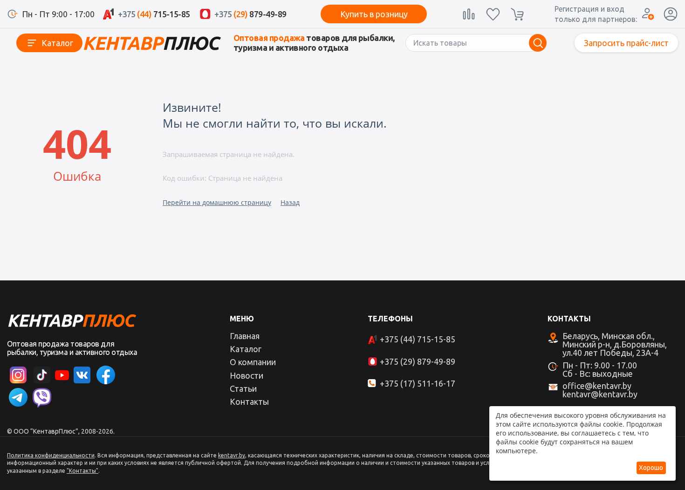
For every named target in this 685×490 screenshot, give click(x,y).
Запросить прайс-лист (626, 43)
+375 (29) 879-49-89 (417, 361)
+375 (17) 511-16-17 (417, 383)
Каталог (57, 43)
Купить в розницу (374, 14)
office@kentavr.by (596, 385)
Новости (246, 375)
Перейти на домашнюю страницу (217, 202)
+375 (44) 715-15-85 (417, 339)
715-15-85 (154, 14)
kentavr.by (231, 455)
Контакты (249, 401)
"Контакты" (82, 471)
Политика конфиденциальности (51, 455)
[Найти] (538, 43)
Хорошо (651, 467)
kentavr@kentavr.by (599, 394)
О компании (253, 362)
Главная (245, 335)
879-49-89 (250, 14)
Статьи (243, 388)
